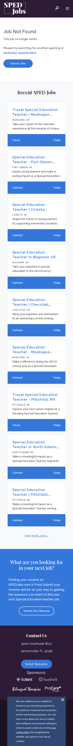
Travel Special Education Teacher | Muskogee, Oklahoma (35, 114)
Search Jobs (18, 63)
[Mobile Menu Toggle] (67, 9)
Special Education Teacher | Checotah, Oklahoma (30, 304)
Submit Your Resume (36, 611)
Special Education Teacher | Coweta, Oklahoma (29, 209)
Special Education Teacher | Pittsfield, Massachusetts (30, 494)
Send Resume (36, 664)
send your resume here (19, 52)
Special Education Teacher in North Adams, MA (34, 447)
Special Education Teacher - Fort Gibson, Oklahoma (32, 162)
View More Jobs (35, 536)
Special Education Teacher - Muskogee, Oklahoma (31, 352)
